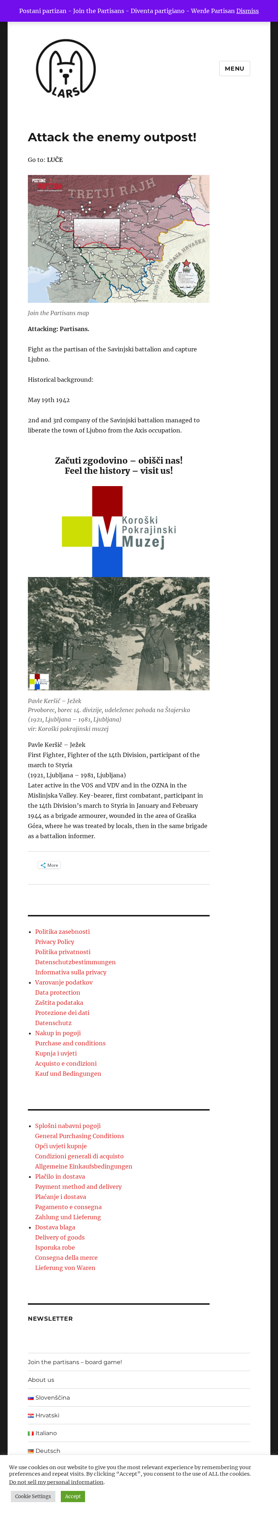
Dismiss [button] (247, 10)
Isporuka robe (55, 1247)
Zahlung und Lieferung (68, 1217)
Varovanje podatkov (64, 982)
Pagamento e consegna (68, 1207)
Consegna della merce (66, 1257)
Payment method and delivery (78, 1186)
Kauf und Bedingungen (68, 1073)
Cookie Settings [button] (33, 1496)
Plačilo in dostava (60, 1176)
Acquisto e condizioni (66, 1063)
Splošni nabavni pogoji (68, 1125)
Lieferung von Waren (65, 1267)
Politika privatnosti (62, 952)
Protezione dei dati (62, 1012)
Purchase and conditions (70, 1043)
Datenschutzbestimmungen (75, 962)
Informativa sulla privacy (70, 972)
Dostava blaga (55, 1227)
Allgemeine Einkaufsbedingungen (83, 1166)
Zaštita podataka (59, 1002)
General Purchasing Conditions (79, 1136)
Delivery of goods (60, 1237)
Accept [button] (73, 1496)
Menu (235, 68)
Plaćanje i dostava (60, 1196)
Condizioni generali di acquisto (79, 1156)
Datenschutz (53, 1023)
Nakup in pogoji (58, 1033)
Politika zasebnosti (62, 931)
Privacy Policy (54, 941)
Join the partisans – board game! (75, 1362)
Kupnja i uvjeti (56, 1053)
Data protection (57, 992)
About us (41, 1379)
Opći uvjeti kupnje (61, 1146)
